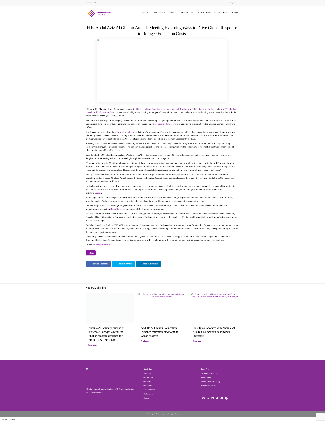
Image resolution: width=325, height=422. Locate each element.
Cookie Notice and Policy (210, 382)
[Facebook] (203, 398)
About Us (144, 12)
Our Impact (172, 12)
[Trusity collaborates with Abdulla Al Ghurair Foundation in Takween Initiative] (215, 295)
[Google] (226, 398)
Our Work (147, 382)
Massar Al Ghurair (220, 12)
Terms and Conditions (209, 373)
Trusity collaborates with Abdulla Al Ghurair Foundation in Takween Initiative (214, 331)
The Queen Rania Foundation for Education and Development (163, 109)
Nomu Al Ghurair (204, 12)
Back (91, 253)
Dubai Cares (115, 209)
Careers (146, 398)
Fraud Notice (206, 377)
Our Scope (234, 12)
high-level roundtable (124, 132)
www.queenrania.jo (101, 245)
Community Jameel (163, 124)
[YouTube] (222, 398)
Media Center (148, 394)
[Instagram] (208, 398)
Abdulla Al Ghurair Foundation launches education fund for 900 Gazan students (159, 331)
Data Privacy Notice (208, 386)
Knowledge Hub (187, 12)
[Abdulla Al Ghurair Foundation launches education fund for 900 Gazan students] (162, 295)
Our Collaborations (158, 12)
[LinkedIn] (212, 398)
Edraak (98, 193)
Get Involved (148, 377)
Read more (92, 345)
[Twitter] (217, 398)
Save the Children (207, 109)
